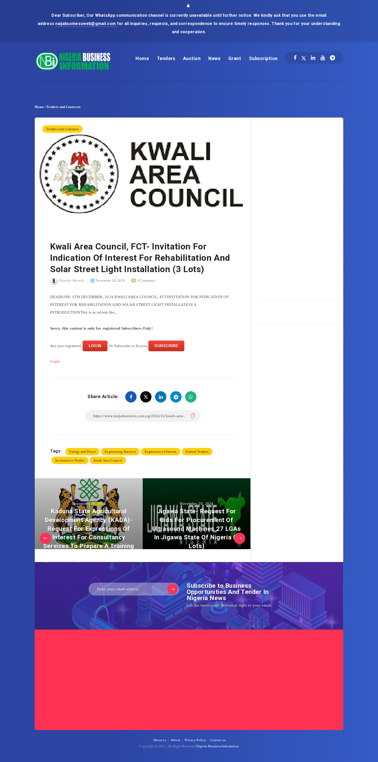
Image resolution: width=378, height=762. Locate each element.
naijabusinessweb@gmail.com (86, 23)
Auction (192, 58)
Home (142, 58)
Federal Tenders (197, 452)
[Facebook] (295, 57)
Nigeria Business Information (217, 746)
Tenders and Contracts (63, 107)
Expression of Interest (161, 452)
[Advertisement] (297, 206)
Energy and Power (82, 452)
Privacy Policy (195, 740)
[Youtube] (322, 57)
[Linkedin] (313, 57)
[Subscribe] (172, 589)
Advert (175, 740)
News (214, 58)
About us (159, 740)
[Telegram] (332, 57)
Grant (234, 58)
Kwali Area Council (108, 460)
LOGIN (95, 346)
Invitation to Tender (70, 460)
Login (55, 361)
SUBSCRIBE (166, 346)
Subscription (263, 58)
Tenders (166, 58)
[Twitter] (303, 57)
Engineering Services (120, 452)
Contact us (218, 740)
